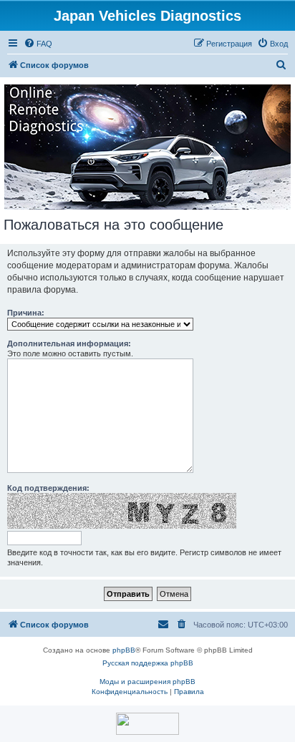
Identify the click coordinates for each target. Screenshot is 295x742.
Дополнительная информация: (69, 343)
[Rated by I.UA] (147, 724)
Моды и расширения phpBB (147, 681)
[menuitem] (38, 43)
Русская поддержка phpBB (147, 663)
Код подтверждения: (48, 488)
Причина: (25, 312)
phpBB (123, 650)
